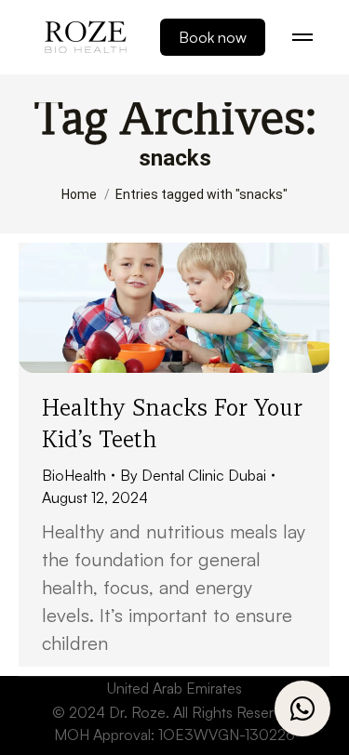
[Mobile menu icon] (302, 37)
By (193, 475)
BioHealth (74, 475)
